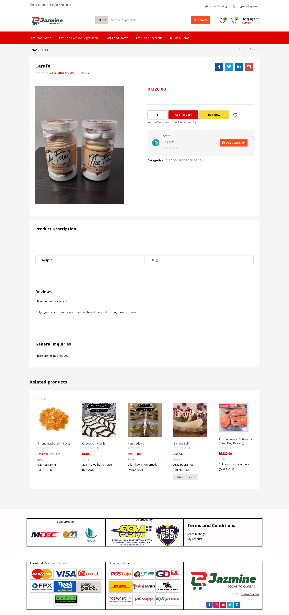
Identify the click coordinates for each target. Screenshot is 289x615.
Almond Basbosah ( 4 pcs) (53, 443)
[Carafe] (219, 67)
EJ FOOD (46, 50)
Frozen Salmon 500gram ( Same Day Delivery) (235, 441)
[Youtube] (223, 605)
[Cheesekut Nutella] (99, 419)
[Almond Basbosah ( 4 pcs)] (53, 419)
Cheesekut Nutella (93, 443)
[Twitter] (230, 605)
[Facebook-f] (209, 605)
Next (253, 49)
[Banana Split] (190, 419)
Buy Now (214, 115)
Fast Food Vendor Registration (78, 38)
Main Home (181, 38)
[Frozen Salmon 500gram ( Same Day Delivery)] (234, 417)
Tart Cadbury (136, 443)
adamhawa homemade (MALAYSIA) (97, 467)
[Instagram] (216, 605)
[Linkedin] (237, 605)
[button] (102, 20)
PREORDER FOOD (190, 160)
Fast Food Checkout (149, 38)
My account (194, 539)
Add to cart (183, 115)
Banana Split (181, 443)
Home (33, 50)
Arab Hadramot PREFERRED (46, 467)
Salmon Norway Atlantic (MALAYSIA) (234, 466)
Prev (242, 49)
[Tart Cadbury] (145, 419)
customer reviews (62, 72)
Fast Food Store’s (117, 38)
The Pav (168, 142)
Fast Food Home (40, 38)
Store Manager (196, 534)
